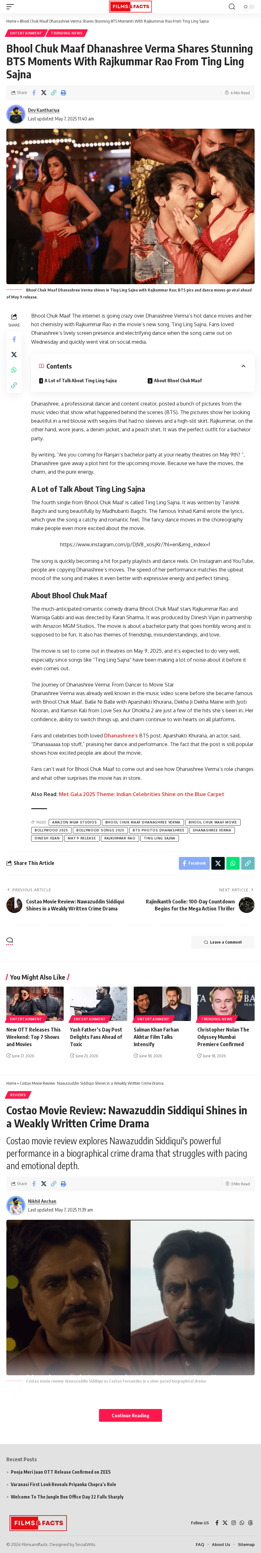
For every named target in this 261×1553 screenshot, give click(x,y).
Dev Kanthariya (44, 110)
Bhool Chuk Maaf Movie (213, 822)
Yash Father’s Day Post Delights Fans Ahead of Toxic (96, 1036)
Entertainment (26, 33)
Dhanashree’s (121, 735)
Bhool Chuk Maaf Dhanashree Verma (142, 822)
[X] (225, 1523)
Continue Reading (130, 1415)
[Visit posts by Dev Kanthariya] (15, 114)
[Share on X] (43, 93)
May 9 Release (82, 838)
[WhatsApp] (242, 1523)
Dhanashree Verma (212, 830)
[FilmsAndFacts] (130, 6)
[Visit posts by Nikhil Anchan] (15, 1205)
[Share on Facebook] (33, 93)
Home (11, 21)
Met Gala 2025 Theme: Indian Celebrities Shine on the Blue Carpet (141, 794)
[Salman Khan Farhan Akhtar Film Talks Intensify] (162, 1004)
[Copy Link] (53, 93)
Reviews (18, 1095)
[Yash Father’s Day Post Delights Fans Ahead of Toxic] (98, 1004)
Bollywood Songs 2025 (100, 830)
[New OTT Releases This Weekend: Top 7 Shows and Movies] (35, 1004)
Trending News (66, 33)
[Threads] (250, 1523)
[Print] (63, 93)
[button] (11, 6)
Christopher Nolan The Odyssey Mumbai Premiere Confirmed (223, 1036)
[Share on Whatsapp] (14, 369)
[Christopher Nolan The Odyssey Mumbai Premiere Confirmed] (226, 1004)
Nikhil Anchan (42, 1201)
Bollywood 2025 (51, 830)
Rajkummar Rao (120, 838)
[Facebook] (217, 1523)
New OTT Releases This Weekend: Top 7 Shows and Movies (33, 1036)
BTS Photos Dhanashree (159, 830)
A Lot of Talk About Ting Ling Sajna (81, 380)
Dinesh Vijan (47, 838)
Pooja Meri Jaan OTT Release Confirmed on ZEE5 (61, 1472)
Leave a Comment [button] (226, 942)
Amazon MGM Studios (74, 822)
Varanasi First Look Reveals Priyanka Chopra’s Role (63, 1484)
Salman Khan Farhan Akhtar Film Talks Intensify (156, 1036)
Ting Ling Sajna (160, 838)
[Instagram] (233, 1523)
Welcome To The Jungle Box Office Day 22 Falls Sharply (67, 1496)
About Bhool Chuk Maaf (178, 380)
